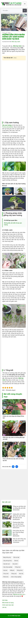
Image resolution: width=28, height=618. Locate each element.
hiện (15, 57)
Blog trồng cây (7, 557)
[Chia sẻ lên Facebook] (13, 466)
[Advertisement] (14, 76)
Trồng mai (13, 573)
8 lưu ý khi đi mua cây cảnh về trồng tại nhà (13, 459)
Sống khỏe (19, 570)
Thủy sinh (5, 573)
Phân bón (5, 576)
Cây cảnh (15, 563)
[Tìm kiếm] (25, 10)
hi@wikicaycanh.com (19, 594)
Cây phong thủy (7, 560)
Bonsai (16, 560)
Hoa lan (5, 570)
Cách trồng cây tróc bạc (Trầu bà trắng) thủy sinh (18, 532)
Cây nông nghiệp (7, 567)
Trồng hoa (17, 567)
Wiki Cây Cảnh (17, 46)
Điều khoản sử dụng (8, 602)
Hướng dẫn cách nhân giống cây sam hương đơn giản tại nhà (19, 515)
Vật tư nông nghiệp (16, 576)
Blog (9, 32)
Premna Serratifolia (7, 127)
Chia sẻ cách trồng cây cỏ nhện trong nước (19, 539)
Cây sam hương (6, 125)
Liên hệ (4, 607)
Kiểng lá (12, 570)
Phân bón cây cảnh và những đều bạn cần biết (14, 438)
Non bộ (21, 573)
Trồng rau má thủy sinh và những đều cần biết (19, 507)
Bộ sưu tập (16, 557)
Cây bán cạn (6, 563)
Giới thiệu (5, 600)
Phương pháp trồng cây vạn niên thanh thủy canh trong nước (19, 524)
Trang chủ (4, 32)
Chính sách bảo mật (7, 605)
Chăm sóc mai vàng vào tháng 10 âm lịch (13, 417)
